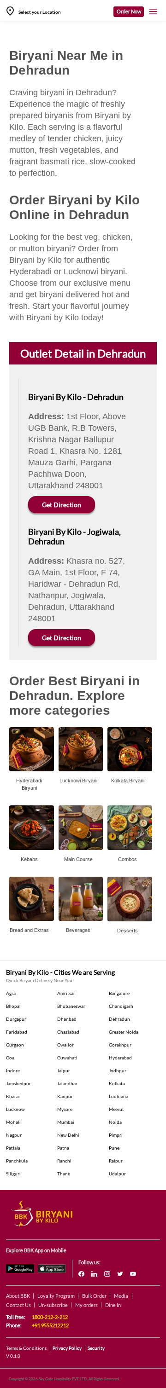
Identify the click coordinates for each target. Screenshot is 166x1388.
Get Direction (61, 505)
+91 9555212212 (50, 1325)
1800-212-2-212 (50, 1317)
